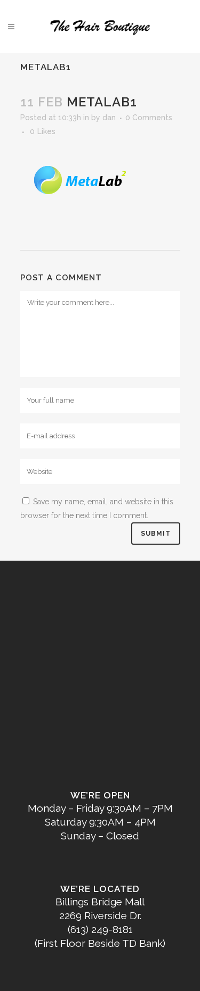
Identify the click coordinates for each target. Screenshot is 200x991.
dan (109, 117)
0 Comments (148, 117)
